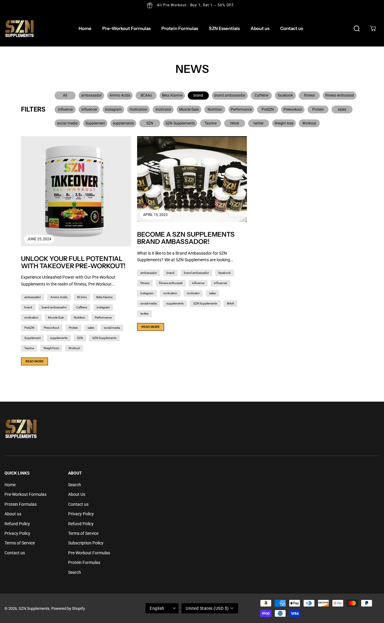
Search (74, 484)
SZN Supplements (180, 123)
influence (65, 109)
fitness (309, 95)
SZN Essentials (224, 28)
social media (67, 123)
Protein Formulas (179, 28)
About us (259, 28)
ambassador (91, 95)
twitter (259, 123)
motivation (138, 109)
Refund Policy (17, 523)
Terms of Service (19, 543)
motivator (163, 109)
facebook (285, 95)
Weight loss (283, 123)
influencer (89, 109)
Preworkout (293, 109)
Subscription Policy (86, 543)
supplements (123, 123)
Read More (35, 361)
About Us (76, 494)
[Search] (356, 28)
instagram (113, 109)
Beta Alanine (172, 95)
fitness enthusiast (339, 95)
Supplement (95, 123)
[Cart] (373, 28)
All (65, 95)
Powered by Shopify (68, 608)
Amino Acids (120, 95)
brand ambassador (229, 95)
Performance (241, 109)
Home (85, 28)
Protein (318, 109)
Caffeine (261, 95)
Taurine (211, 123)
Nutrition (215, 109)
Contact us (291, 28)
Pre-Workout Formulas (126, 28)
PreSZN (268, 109)
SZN (149, 123)
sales (342, 109)
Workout (309, 123)
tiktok (234, 123)
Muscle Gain (189, 109)
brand (198, 95)
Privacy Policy (17, 533)
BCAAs (146, 95)
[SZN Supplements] (19, 28)
